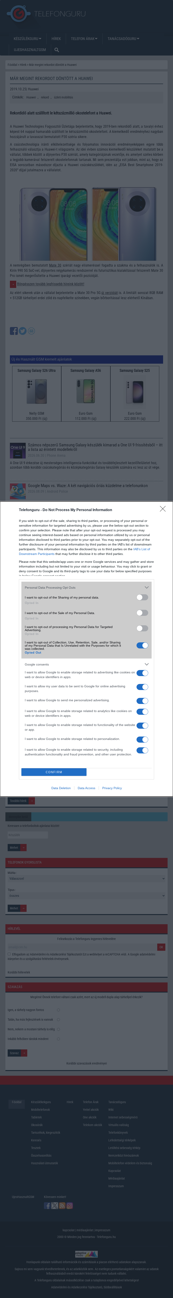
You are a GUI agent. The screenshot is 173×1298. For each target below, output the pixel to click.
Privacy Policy (112, 788)
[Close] (164, 510)
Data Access (86, 788)
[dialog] (86, 649)
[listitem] (86, 587)
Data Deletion (61, 788)
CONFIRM (54, 772)
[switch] (142, 597)
